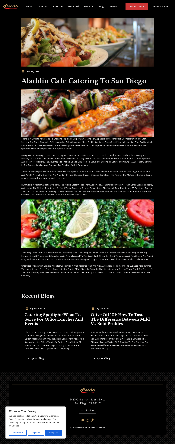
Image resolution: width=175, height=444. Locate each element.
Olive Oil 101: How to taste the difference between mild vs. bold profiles (120, 319)
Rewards (88, 6)
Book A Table (160, 6)
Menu (29, 6)
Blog (101, 6)
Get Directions (87, 410)
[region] (35, 422)
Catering (58, 6)
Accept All (53, 432)
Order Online (137, 6)
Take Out (42, 6)
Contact (113, 6)
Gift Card (73, 6)
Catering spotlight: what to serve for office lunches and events (54, 319)
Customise (18, 432)
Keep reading (36, 358)
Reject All (36, 432)
